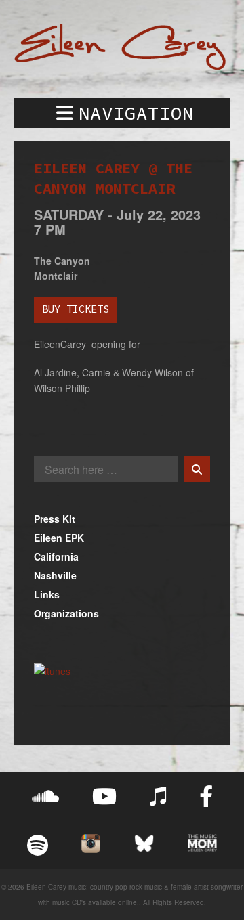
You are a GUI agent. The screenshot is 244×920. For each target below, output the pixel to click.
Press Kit (54, 518)
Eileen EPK (59, 537)
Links (47, 594)
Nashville (55, 575)
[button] (122, 113)
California (56, 556)
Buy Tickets (75, 309)
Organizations (66, 613)
